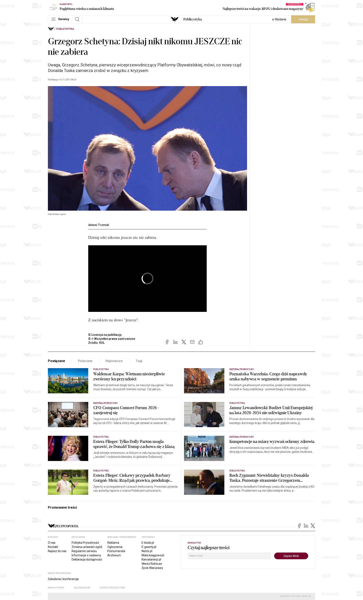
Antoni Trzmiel (98, 225)
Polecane (85, 361)
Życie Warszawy (152, 568)
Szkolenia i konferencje (63, 579)
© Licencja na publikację (105, 334)
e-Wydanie (279, 19)
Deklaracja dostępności (87, 559)
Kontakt (53, 547)
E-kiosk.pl (148, 542)
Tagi (138, 361)
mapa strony (56, 587)
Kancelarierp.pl (151, 559)
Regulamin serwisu (84, 551)
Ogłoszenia (114, 547)
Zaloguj (303, 19)
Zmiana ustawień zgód (87, 547)
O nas (51, 542)
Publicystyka (192, 19)
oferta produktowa (112, 587)
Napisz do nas (57, 551)
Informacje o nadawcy (86, 555)
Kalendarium (82, 587)
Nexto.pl (147, 551)
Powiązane (56, 361)
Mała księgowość (153, 555)
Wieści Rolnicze (152, 563)
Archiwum (114, 555)
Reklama (113, 542)
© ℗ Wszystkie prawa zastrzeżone (111, 338)
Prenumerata (116, 551)
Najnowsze (114, 361)
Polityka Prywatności (85, 542)
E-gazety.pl (149, 547)
